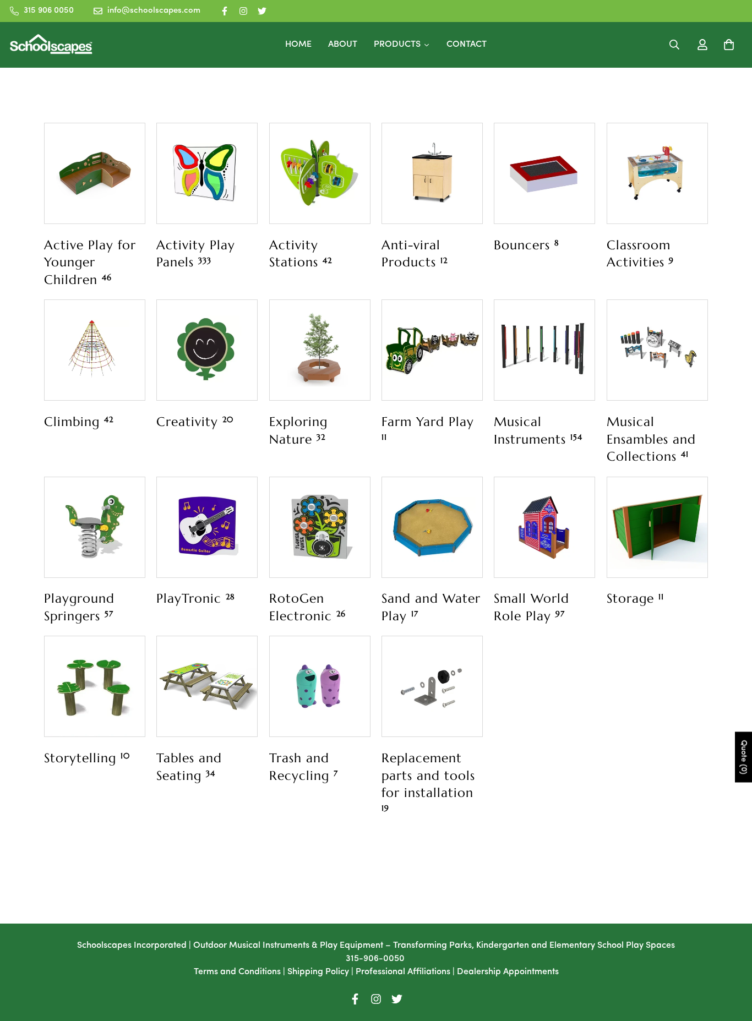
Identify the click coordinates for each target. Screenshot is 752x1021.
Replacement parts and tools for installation (428, 781)
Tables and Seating (189, 766)
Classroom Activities (640, 253)
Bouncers (526, 245)
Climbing (78, 421)
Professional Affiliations (403, 972)
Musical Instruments (538, 430)
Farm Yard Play (428, 428)
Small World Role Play (531, 607)
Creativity (194, 421)
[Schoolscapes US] (51, 45)
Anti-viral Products (415, 253)
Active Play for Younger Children (90, 262)
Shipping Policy (318, 972)
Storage (635, 598)
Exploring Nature (298, 430)
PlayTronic (195, 598)
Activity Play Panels (195, 253)
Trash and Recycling (303, 766)
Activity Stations (300, 253)
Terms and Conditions (237, 972)
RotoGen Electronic (307, 607)
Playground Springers (79, 607)
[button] (726, 44)
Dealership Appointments (508, 972)
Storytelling (87, 758)
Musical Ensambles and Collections (651, 439)
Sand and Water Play (431, 607)
